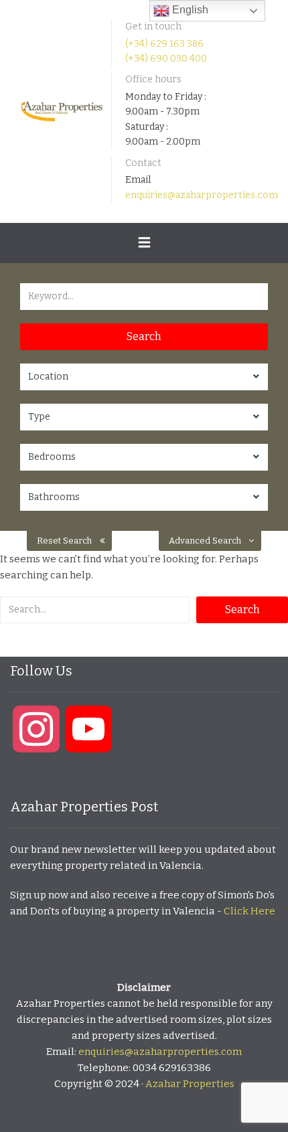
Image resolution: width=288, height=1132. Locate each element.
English (188, 9)
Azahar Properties (189, 1084)
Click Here (249, 911)
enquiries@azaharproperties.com (201, 195)
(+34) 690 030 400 (166, 58)
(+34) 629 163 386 (164, 44)
